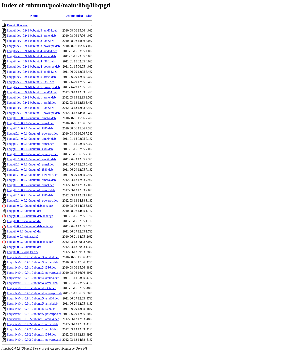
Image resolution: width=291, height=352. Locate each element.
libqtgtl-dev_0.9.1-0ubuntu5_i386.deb (30, 82)
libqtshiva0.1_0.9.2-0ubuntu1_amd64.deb (33, 319)
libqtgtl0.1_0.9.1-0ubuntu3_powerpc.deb (32, 133)
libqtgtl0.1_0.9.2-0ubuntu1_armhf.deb (31, 190)
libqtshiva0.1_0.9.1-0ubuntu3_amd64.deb (33, 257)
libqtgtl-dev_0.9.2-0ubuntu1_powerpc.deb (33, 113)
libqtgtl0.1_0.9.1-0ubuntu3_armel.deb (30, 123)
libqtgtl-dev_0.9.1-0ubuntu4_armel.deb (31, 56)
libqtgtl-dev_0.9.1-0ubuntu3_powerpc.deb (33, 46)
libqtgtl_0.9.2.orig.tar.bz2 (22, 252)
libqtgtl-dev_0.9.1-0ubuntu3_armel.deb (31, 35)
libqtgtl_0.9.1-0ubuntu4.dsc (24, 221)
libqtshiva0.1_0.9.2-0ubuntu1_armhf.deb (32, 329)
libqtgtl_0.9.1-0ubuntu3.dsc (24, 210)
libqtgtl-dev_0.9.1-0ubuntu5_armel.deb (31, 76)
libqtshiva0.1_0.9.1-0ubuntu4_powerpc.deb (34, 293)
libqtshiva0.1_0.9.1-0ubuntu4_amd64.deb (33, 277)
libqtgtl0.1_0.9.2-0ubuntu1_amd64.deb (31, 180)
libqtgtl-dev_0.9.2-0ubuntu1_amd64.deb (32, 92)
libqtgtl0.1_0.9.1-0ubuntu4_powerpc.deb (32, 154)
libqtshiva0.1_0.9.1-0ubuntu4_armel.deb (32, 283)
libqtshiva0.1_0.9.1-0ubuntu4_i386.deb (31, 288)
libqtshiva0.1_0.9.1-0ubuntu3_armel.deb (32, 262)
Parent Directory (17, 25)
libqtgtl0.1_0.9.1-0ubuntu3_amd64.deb (31, 118)
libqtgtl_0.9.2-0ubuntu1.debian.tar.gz (30, 241)
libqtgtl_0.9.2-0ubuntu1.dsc (24, 247)
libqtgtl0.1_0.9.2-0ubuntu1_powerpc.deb (32, 200)
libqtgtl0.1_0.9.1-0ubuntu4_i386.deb (30, 149)
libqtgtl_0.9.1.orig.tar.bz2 (22, 236)
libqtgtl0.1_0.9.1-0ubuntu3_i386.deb (30, 128)
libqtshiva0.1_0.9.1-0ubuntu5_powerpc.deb (34, 314)
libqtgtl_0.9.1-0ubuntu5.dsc (24, 231)
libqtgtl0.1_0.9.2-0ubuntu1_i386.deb (30, 195)
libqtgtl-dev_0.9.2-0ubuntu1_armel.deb (31, 97)
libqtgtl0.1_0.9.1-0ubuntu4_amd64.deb (31, 138)
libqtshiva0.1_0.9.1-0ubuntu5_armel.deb (32, 303)
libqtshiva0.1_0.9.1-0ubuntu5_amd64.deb (33, 298)
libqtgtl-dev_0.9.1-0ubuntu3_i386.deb (30, 40)
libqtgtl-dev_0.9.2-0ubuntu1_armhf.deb (31, 102)
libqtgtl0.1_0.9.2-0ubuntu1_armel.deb (30, 185)
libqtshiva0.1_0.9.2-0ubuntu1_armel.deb (32, 324)
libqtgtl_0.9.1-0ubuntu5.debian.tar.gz (30, 226)
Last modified (74, 15)
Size (89, 15)
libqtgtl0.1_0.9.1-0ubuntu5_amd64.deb (31, 159)
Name (34, 15)
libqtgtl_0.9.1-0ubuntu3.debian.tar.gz (30, 205)
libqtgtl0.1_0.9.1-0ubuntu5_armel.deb (30, 164)
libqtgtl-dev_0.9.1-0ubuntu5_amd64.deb (32, 71)
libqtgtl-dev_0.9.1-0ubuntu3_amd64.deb (32, 30)
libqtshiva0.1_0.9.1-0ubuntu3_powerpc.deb (34, 272)
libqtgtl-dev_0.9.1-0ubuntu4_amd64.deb (32, 51)
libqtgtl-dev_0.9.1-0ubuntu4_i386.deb (30, 61)
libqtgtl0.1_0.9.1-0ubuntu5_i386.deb (30, 169)
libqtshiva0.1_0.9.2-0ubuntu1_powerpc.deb (34, 339)
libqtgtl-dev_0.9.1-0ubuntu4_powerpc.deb (33, 66)
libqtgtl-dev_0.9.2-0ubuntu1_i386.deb (30, 107)
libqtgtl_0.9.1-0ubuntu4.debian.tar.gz (30, 216)
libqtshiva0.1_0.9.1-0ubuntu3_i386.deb (31, 267)
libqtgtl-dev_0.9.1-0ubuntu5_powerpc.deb (33, 87)
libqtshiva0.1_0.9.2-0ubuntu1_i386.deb (31, 334)
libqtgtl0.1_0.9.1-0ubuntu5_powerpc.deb (32, 174)
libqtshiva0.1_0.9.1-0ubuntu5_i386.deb (31, 308)
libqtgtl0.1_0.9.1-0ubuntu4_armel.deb (30, 143)
